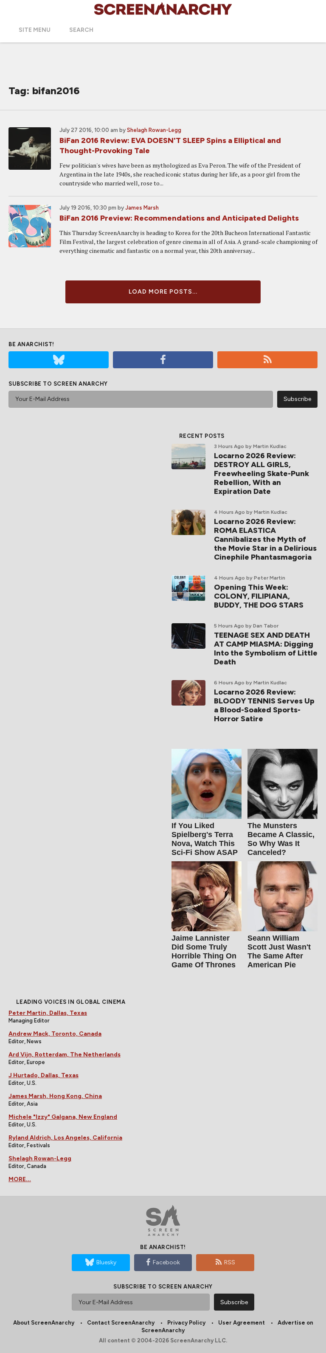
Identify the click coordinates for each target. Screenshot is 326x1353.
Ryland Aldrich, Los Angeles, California (65, 1137)
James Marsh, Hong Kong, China (55, 1096)
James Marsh (142, 207)
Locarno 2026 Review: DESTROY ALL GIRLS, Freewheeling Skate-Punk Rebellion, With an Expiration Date (261, 473)
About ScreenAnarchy (43, 1322)
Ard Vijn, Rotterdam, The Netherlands (64, 1054)
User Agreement (241, 1322)
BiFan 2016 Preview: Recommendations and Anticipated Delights (179, 218)
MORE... (19, 1179)
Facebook (166, 1262)
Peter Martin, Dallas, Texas (47, 1013)
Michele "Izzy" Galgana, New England (62, 1116)
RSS (229, 1262)
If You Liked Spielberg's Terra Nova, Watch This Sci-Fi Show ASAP (204, 839)
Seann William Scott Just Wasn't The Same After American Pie (279, 951)
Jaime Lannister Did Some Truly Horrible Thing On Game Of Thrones (203, 951)
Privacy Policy (186, 1322)
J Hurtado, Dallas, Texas (43, 1075)
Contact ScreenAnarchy (121, 1322)
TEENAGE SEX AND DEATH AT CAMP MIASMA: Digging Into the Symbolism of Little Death (266, 648)
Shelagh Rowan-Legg (154, 130)
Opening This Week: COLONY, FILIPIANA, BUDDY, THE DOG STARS (259, 596)
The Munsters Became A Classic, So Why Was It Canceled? (281, 839)
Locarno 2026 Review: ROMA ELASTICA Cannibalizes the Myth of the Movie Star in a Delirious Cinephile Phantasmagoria (265, 539)
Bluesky (106, 1262)
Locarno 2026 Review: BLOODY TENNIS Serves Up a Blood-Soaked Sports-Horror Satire (264, 705)
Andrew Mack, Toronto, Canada (54, 1033)
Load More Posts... (163, 291)
